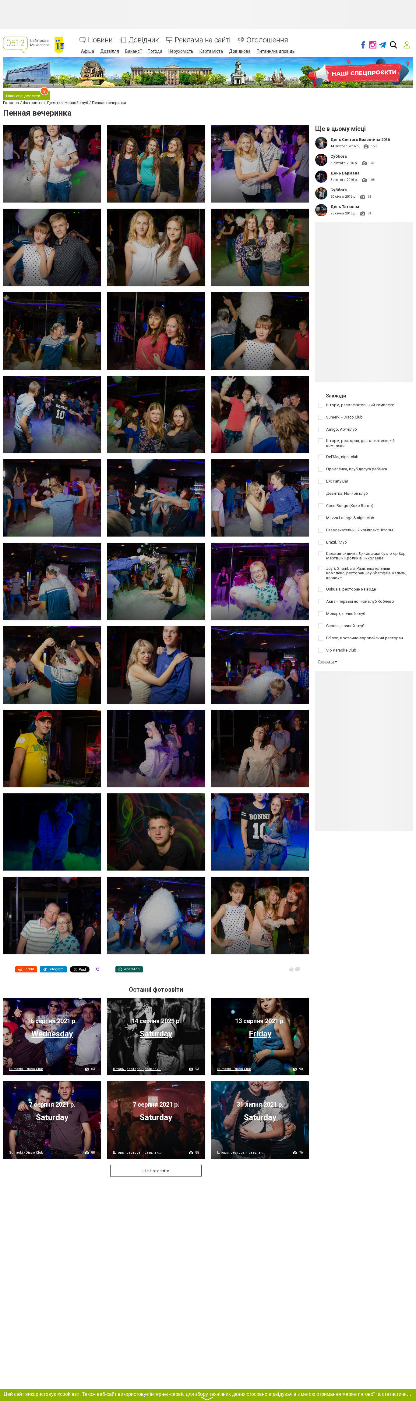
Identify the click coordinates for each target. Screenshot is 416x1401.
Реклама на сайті (203, 40)
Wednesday (52, 1033)
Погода (155, 51)
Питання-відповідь (276, 51)
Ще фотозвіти (156, 1171)
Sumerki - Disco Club (26, 1069)
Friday (260, 1033)
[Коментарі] (297, 969)
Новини (100, 40)
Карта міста (211, 51)
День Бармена (345, 173)
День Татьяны (344, 206)
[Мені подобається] (291, 969)
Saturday (156, 1033)
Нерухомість (180, 51)
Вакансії (133, 51)
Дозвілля (109, 51)
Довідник (144, 40)
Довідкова (240, 51)
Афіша (87, 51)
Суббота (338, 156)
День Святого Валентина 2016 (360, 139)
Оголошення (267, 40)
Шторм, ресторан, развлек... (137, 1069)
